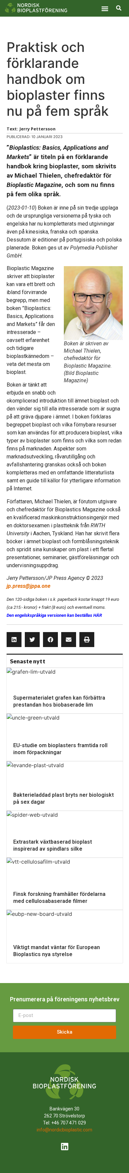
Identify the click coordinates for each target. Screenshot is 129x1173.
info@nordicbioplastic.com (64, 1129)
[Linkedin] (64, 1146)
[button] (105, 8)
